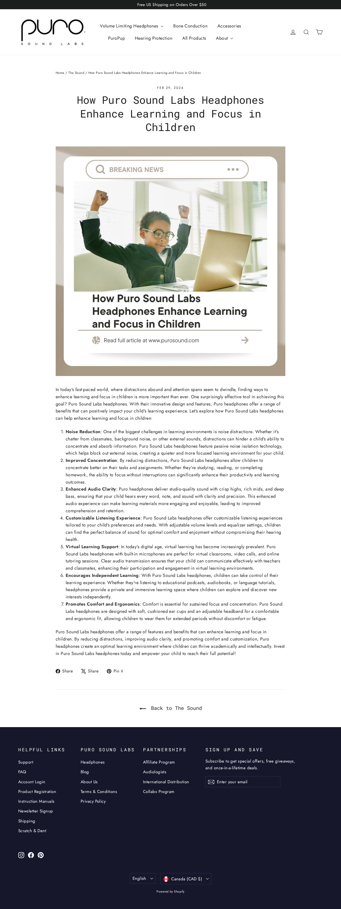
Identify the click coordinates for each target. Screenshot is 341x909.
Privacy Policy (93, 801)
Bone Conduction (190, 26)
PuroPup (116, 38)
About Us (89, 782)
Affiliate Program (159, 762)
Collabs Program (158, 791)
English (139, 878)
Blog (85, 772)
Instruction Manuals (36, 801)
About (222, 38)
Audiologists (154, 772)
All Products (194, 38)
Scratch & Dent (32, 831)
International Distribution (166, 782)
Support (25, 762)
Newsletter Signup (35, 811)
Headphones (93, 762)
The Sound (76, 72)
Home (60, 72)
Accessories (229, 26)
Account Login (31, 782)
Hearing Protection (153, 38)
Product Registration (37, 791)
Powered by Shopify (170, 891)
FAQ (22, 772)
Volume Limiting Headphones (130, 26)
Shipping (26, 821)
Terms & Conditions (99, 791)
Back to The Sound (175, 708)
